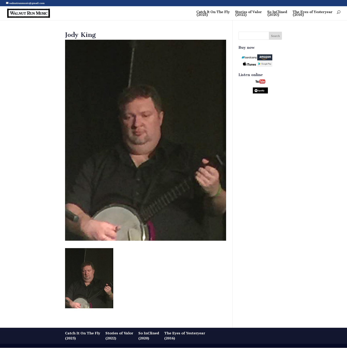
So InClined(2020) (277, 13)
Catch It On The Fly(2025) (213, 13)
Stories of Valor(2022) (248, 13)
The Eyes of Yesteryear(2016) (313, 13)
